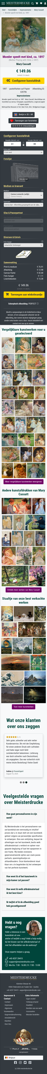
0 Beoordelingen (29, 126)
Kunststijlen (12, 10)
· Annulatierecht (9, 1018)
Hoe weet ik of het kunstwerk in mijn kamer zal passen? (21, 878)
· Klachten (7, 1021)
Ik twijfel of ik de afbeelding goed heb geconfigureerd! (22, 904)
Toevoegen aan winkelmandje (25, 294)
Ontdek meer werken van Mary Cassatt (23, 590)
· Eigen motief (30, 999)
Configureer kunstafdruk (25, 80)
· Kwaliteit (29, 1005)
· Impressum (8, 1005)
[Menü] (3, 3)
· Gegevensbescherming (12, 1015)
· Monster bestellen (32, 1015)
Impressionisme (25, 10)
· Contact (7, 1002)
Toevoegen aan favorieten (25, 120)
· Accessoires (30, 1011)
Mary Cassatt (39, 10)
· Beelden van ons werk (33, 1008)
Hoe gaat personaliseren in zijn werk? (21, 815)
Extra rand (7, 149)
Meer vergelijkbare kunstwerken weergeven (23, 481)
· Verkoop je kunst (31, 1002)
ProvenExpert (18, 771)
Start (3, 10)
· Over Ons (7, 1024)
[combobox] (23, 152)
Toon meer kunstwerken (24, 707)
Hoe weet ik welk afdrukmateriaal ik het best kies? (22, 891)
